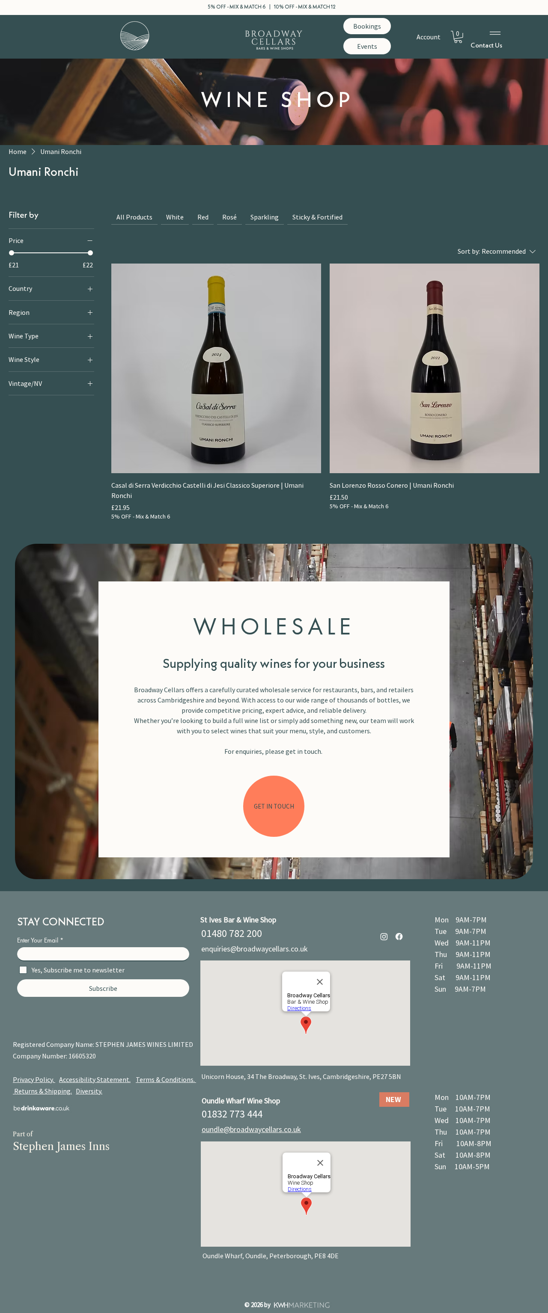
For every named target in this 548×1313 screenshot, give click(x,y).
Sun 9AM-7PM (460, 989)
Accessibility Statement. (95, 1079)
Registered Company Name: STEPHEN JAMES (80, 1044)
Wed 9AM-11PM (463, 943)
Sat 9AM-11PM (463, 977)
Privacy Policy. (34, 1079)
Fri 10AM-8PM (463, 1143)
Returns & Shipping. (43, 1091)
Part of (23, 1134)
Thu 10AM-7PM (463, 1132)
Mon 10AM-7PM (463, 1097)
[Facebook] (399, 936)
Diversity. (89, 1091)
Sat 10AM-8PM (463, 1155)
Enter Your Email (37, 940)
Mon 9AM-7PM (461, 920)
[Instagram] (384, 936)
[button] (458, 37)
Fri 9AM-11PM (463, 966)
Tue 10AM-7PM (462, 1109)
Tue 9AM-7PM (460, 931)
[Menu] (495, 33)
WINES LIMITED (170, 1044)
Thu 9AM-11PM (463, 954)
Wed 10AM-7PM (463, 1120)
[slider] (11, 253)
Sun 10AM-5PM (462, 1166)
